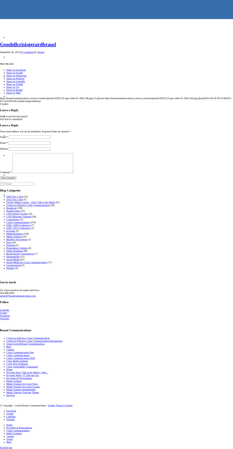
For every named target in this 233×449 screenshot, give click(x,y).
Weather (10, 268)
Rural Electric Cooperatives (20, 253)
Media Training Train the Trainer (22, 392)
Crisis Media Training (17, 361)
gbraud (40, 52)
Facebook (5, 315)
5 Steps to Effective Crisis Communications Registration (34, 341)
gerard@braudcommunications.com (18, 296)
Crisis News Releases (17, 364)
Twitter (3, 313)
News (9, 242)
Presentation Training (17, 248)
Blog (8, 346)
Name (4, 137)
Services (10, 395)
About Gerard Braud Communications (25, 344)
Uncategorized (13, 265)
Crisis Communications (18, 222)
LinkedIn (4, 310)
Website (4, 148)
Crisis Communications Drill (20, 358)
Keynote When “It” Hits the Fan (22, 375)
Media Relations (14, 233)
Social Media (12, 259)
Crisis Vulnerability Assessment (22, 366)
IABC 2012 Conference (18, 228)
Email (4, 143)
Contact (10, 349)
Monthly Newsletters (16, 239)
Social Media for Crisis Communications (26, 262)
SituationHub (13, 256)
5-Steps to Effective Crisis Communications (28, 205)
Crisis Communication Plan (20, 352)
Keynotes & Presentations (19, 378)
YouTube (4, 318)
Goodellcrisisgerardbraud (28, 44)
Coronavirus (12, 219)
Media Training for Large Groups (23, 386)
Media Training (14, 236)
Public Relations (14, 251)
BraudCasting (13, 211)
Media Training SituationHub (21, 389)
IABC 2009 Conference (18, 225)
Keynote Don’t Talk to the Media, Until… (27, 372)
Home (9, 369)
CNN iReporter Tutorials (18, 216)
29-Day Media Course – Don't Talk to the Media (30, 202)
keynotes (10, 231)
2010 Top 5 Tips (14, 199)
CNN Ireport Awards (16, 213)
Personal (10, 245)
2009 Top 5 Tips (14, 196)
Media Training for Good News (22, 384)
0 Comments (27, 52)
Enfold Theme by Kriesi (60, 405)
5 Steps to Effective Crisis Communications (28, 338)
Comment (6, 172)
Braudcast (11, 208)
